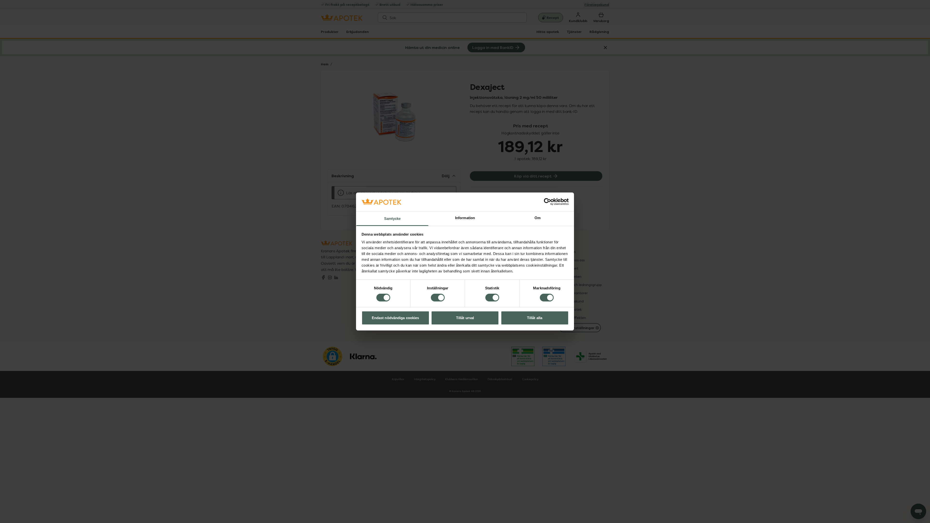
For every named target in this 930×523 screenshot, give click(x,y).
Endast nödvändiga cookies (395, 318)
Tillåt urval (465, 318)
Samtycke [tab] (392, 218)
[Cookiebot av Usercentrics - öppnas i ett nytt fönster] (547, 201)
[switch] (438, 297)
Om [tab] (538, 218)
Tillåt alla (534, 318)
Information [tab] (465, 218)
